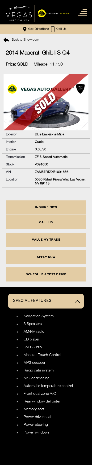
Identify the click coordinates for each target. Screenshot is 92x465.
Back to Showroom (25, 40)
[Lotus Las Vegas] (19, 13)
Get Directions (38, 29)
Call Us (46, 222)
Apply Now (46, 257)
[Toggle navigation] (81, 12)
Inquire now (46, 207)
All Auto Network (57, 448)
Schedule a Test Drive (46, 274)
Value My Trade (46, 240)
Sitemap (46, 439)
